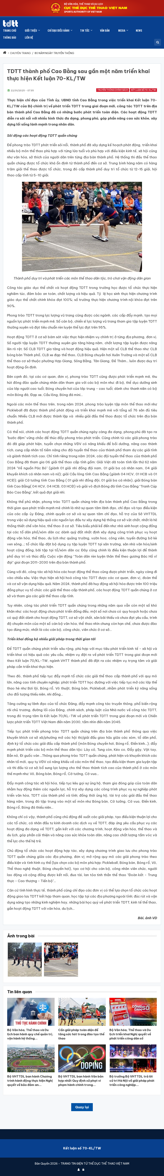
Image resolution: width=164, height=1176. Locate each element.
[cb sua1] (61, 944)
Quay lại (82, 1107)
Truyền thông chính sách (112, 90)
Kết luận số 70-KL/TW (143, 90)
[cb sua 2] (24, 944)
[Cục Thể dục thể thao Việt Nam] (10, 23)
